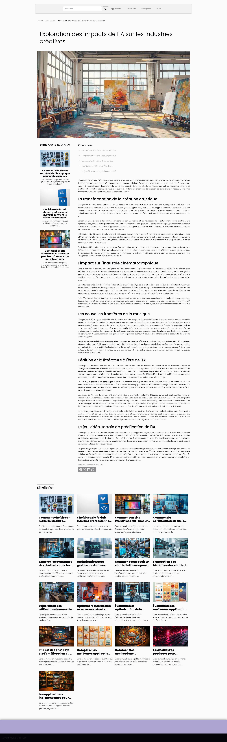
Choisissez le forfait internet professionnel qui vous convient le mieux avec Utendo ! (55, 213)
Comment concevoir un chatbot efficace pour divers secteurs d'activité (132, 567)
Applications (116, 8)
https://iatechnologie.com (166, 403)
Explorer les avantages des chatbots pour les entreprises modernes (55, 565)
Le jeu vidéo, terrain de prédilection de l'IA (99, 171)
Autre (159, 8)
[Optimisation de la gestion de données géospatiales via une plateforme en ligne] (94, 547)
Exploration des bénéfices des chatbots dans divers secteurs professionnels (170, 567)
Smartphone (146, 8)
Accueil (40, 20)
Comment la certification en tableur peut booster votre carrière (170, 523)
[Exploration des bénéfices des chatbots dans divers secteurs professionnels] (170, 547)
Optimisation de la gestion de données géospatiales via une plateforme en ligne (92, 567)
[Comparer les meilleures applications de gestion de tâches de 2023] (94, 636)
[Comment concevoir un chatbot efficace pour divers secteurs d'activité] (132, 547)
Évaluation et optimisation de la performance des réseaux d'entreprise (130, 611)
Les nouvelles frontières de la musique (97, 160)
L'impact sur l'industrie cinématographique (99, 155)
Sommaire (86, 145)
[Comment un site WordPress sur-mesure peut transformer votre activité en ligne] (55, 239)
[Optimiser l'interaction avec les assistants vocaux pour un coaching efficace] (94, 592)
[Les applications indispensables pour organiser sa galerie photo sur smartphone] (56, 680)
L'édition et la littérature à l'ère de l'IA (97, 166)
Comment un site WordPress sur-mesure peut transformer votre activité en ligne (55, 255)
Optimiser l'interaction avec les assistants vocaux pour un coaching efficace (94, 611)
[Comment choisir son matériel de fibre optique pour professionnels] (55, 158)
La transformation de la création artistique (99, 150)
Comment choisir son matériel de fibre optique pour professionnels (55, 173)
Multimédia (131, 8)
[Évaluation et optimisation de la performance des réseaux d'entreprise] (132, 592)
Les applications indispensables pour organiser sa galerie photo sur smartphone (55, 699)
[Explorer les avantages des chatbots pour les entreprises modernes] (56, 547)
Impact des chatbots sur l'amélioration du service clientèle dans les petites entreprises (55, 655)
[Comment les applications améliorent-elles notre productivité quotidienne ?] (132, 636)
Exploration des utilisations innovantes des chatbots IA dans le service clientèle (56, 611)
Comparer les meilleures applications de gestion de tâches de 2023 (94, 655)
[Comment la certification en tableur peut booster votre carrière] (170, 503)
